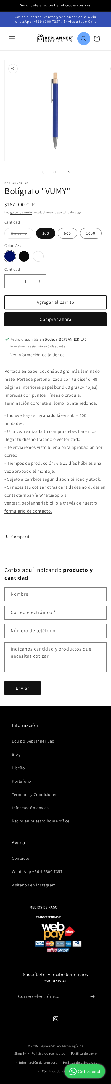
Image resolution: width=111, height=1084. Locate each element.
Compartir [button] (21, 536)
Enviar (22, 688)
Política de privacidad (80, 1062)
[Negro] (24, 256)
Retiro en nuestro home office (40, 821)
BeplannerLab (50, 1046)
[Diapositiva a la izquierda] (42, 172)
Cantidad (12, 269)
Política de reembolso (48, 1053)
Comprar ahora (56, 319)
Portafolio (21, 781)
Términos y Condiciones (34, 794)
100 (45, 233)
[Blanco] (38, 256)
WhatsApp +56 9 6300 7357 (37, 871)
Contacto (21, 858)
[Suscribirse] (92, 996)
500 (67, 233)
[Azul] (9, 256)
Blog (16, 754)
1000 (90, 233)
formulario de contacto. (28, 511)
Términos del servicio (58, 1071)
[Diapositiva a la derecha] (68, 172)
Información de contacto (38, 1062)
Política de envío (84, 1053)
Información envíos (30, 807)
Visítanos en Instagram (34, 885)
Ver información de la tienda (37, 354)
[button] (11, 38)
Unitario (22, 234)
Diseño (18, 768)
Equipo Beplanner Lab (33, 741)
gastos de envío (21, 212)
